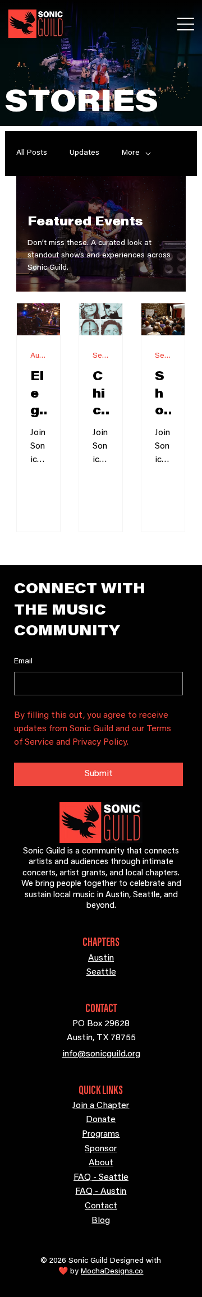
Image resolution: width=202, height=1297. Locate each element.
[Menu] (186, 24)
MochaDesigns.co (112, 1272)
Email (23, 662)
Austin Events (38, 356)
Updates (84, 153)
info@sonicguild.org (101, 1054)
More (131, 153)
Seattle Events (101, 356)
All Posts (31, 153)
